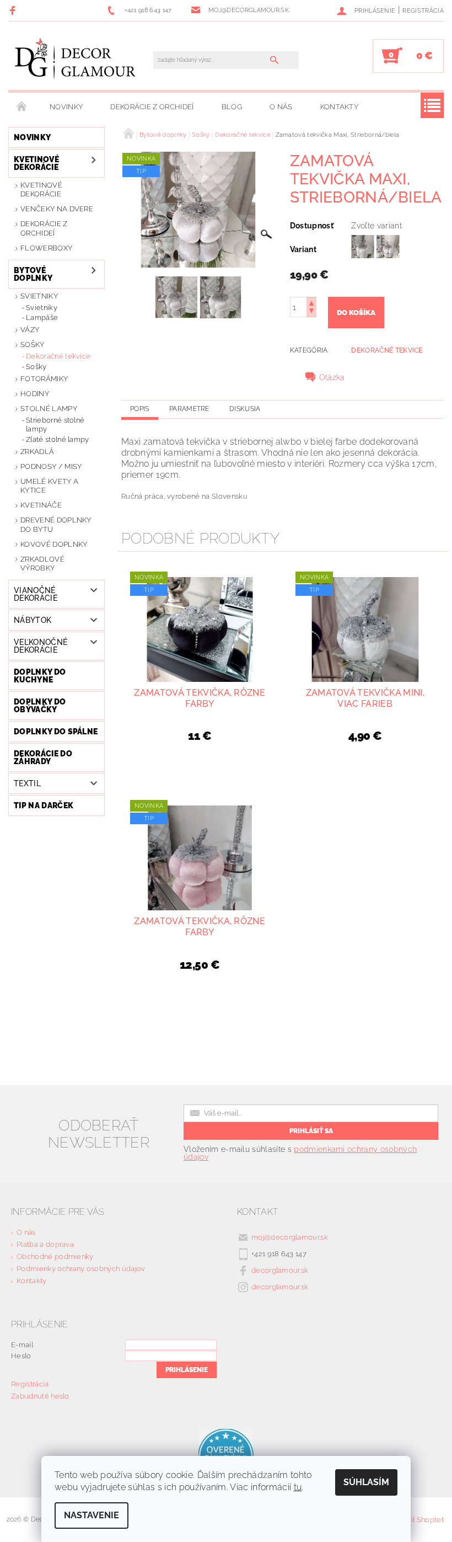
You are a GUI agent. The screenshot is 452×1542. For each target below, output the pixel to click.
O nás (281, 107)
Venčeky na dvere (56, 209)
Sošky (32, 344)
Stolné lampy (48, 408)
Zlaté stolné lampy (57, 439)
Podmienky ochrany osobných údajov (81, 1268)
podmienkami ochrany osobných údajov (300, 1153)
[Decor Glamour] (75, 61)
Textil (27, 783)
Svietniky (39, 296)
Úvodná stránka (22, 107)
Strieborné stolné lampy (55, 424)
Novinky (66, 107)
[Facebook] (14, 10)
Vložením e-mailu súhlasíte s (300, 1153)
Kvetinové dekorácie (36, 163)
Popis (139, 409)
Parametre (189, 409)
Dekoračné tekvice (58, 356)
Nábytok (32, 620)
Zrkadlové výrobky (42, 563)
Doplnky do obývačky (40, 705)
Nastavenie (91, 1515)
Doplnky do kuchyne (40, 676)
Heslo (21, 1356)
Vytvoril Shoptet (416, 1520)
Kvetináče (41, 505)
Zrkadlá (37, 451)
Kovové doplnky (53, 544)
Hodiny (34, 393)
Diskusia (245, 409)
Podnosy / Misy (51, 466)
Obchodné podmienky (55, 1256)
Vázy (29, 330)
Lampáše (42, 317)
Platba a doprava (45, 1244)
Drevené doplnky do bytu (56, 524)
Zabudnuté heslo (40, 1396)
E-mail (22, 1345)
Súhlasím (366, 1482)
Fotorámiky (44, 379)
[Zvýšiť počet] (311, 302)
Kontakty (339, 107)
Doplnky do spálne (56, 731)
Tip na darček (43, 805)
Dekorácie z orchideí (151, 107)
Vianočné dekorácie (35, 594)
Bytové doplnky (33, 274)
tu (298, 1487)
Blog (232, 107)
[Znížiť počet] (311, 312)
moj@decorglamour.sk (289, 1237)
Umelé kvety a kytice (49, 485)
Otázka (332, 377)
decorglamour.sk (280, 1270)
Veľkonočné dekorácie (40, 646)
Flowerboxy (46, 248)
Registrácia (423, 10)
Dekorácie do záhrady (43, 757)
